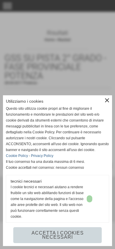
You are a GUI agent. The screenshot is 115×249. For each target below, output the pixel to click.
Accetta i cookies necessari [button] (58, 235)
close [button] (107, 100)
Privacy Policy (42, 156)
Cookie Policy (17, 156)
